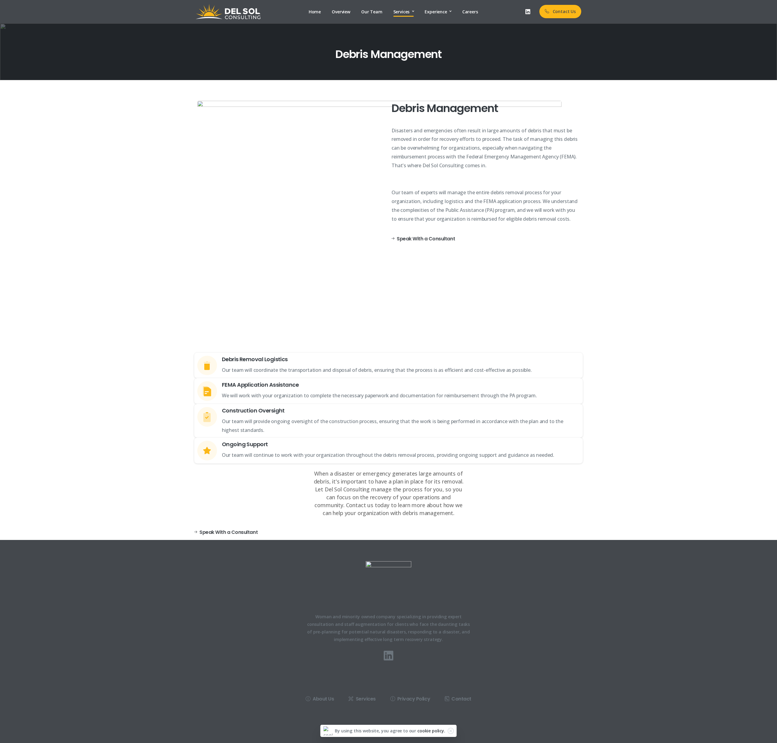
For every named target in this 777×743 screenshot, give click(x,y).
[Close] (451, 731)
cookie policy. (431, 731)
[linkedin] (528, 11)
